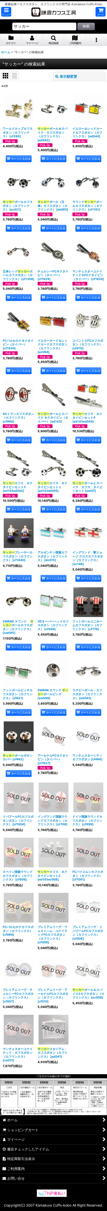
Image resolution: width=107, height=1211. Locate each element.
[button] (6, 12)
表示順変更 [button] (68, 76)
